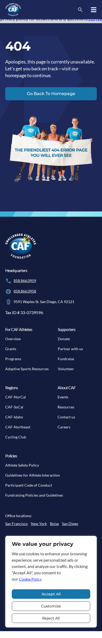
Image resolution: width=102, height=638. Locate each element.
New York (39, 523)
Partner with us (70, 349)
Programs (13, 359)
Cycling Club (15, 437)
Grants (10, 349)
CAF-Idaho (14, 417)
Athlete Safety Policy (22, 465)
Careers (64, 427)
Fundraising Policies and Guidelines (34, 495)
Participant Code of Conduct (28, 485)
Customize (51, 606)
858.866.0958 (25, 291)
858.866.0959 (25, 280)
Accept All (51, 594)
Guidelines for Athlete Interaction (32, 475)
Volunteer (66, 369)
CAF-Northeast (17, 427)
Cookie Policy (30, 579)
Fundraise (66, 359)
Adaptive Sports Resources (27, 369)
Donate (64, 339)
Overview (13, 339)
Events (63, 397)
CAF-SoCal (14, 407)
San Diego (70, 523)
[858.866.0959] (8, 281)
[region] (51, 582)
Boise (54, 523)
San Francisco (16, 523)
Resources (66, 407)
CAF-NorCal (15, 397)
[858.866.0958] (8, 291)
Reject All (51, 618)
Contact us (66, 417)
